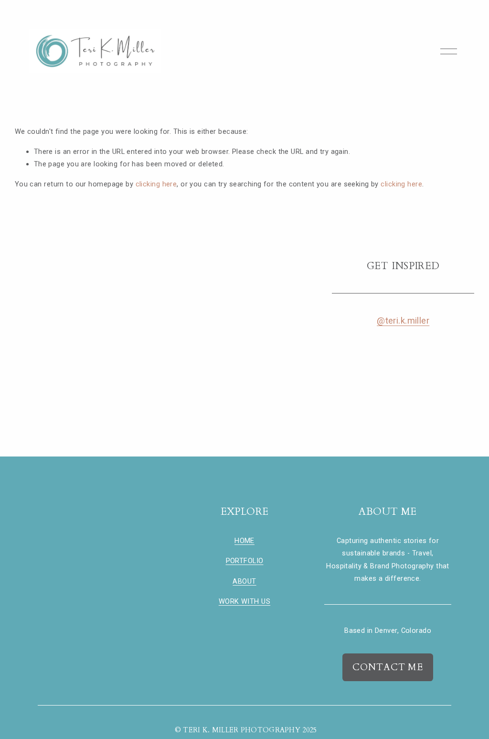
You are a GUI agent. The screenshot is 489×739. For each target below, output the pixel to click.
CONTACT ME (388, 667)
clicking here (156, 184)
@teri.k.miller (403, 320)
